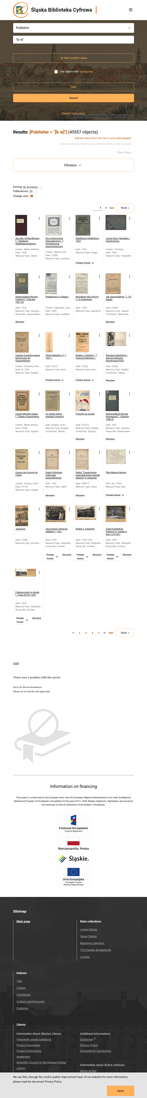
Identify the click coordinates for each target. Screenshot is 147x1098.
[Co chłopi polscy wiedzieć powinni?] (55, 400)
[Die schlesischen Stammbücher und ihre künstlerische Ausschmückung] (55, 225)
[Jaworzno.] (25, 515)
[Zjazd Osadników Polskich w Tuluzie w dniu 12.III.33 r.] (116, 515)
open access (86, 71)
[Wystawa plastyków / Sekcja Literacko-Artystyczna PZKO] (116, 342)
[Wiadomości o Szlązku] (55, 283)
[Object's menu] (39, 218)
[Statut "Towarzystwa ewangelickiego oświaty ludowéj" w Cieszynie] (85, 459)
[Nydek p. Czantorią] (85, 515)
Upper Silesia (88, 936)
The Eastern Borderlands (95, 950)
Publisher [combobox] (22, 28)
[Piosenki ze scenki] (85, 400)
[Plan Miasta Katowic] (116, 459)
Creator (21, 988)
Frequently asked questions (33, 1039)
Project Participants (28, 1051)
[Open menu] (130, 10)
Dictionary (86, 1039)
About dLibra (88, 1070)
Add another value (75, 58)
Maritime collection (92, 943)
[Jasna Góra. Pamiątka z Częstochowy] (116, 225)
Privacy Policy (89, 1045)
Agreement (23, 1056)
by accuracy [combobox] (30, 186)
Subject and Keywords (30, 1001)
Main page (23, 921)
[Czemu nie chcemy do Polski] (25, 459)
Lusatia (85, 957)
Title (19, 981)
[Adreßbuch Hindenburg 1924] (85, 225)
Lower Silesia (88, 929)
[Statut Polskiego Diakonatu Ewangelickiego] (55, 459)
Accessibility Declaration (95, 1051)
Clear (73, 87)
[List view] (31, 196)
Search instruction (73, 113)
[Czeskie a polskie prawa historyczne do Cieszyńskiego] (25, 342)
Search (73, 98)
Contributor (23, 994)
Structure (19, 322)
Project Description (28, 1045)
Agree (120, 1090)
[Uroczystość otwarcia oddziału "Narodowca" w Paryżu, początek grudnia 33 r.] (55, 515)
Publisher (22, 1008)
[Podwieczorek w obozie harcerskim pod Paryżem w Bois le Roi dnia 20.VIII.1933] (25, 579)
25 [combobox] (31, 191)
